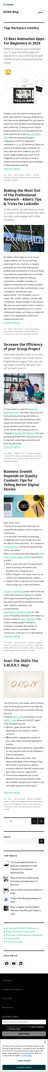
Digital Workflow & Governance (20, 931)
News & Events (13, 938)
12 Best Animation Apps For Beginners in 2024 (24, 40)
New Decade (28, 804)
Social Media (18, 334)
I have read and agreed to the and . (25, 1028)
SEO (36, 648)
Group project (27, 456)
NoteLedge (24, 458)
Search (7, 837)
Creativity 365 (9, 456)
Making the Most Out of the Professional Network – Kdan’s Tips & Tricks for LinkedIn (22, 197)
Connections (8, 331)
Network (34, 331)
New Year (36, 804)
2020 (13, 801)
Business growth (17, 645)
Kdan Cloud (37, 456)
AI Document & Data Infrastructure (22, 928)
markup (16, 458)
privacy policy (15, 1029)
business (7, 645)
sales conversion (28, 619)
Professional (8, 334)
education (18, 456)
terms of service (37, 1027)
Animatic (36, 175)
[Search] (41, 841)
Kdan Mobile (35, 177)
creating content (11, 546)
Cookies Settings (24, 1060)
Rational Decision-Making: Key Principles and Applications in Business (24, 881)
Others (28, 175)
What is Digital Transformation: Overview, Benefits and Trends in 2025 (25, 910)
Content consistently (13, 591)
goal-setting (18, 716)
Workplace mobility (11, 180)
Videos (17, 650)
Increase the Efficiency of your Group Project (23, 346)
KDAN (10, 175)
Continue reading (12, 168)
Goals (17, 801)
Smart (15, 807)
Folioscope (27, 177)
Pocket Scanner (34, 458)
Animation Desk (9, 177)
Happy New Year (26, 801)
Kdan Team (18, 648)
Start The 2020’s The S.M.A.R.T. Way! (21, 662)
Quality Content (28, 648)
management (18, 804)
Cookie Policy (26, 1055)
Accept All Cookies (23, 1067)
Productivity (8, 807)
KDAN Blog (11, 12)
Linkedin (27, 331)
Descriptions (29, 645)
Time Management (25, 807)
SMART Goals (10, 720)
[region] (24, 1055)
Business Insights (32, 329)
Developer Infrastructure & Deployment (24, 935)
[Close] (45, 1042)
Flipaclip (19, 177)
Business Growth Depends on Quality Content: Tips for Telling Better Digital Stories (21, 480)
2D (17, 144)
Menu (40, 12)
